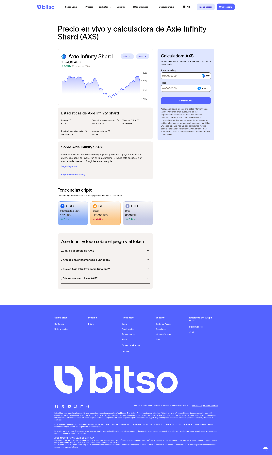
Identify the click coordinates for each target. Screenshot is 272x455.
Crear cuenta (225, 7)
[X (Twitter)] (63, 406)
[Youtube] (69, 406)
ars (203, 88)
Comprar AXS (186, 100)
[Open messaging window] (265, 448)
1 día (125, 56)
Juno (191, 332)
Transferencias (128, 334)
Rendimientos (128, 329)
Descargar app (166, 7)
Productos (103, 7)
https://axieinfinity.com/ (73, 174)
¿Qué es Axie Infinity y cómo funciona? (85, 269)
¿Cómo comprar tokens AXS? (79, 278)
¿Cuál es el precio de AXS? (77, 250)
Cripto (91, 324)
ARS (140, 56)
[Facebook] (56, 406)
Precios (89, 7)
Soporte (121, 7)
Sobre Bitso (71, 7)
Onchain (125, 351)
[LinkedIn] (81, 406)
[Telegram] (88, 406)
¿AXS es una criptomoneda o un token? (85, 259)
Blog (158, 339)
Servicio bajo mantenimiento (205, 405)
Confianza (59, 324)
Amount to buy (168, 70)
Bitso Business (140, 7)
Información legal (163, 334)
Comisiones (161, 329)
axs (208, 76)
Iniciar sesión (205, 7)
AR (188, 7)
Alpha (124, 339)
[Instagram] (75, 406)
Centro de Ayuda (163, 324)
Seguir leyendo (69, 166)
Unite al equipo (61, 329)
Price (163, 82)
